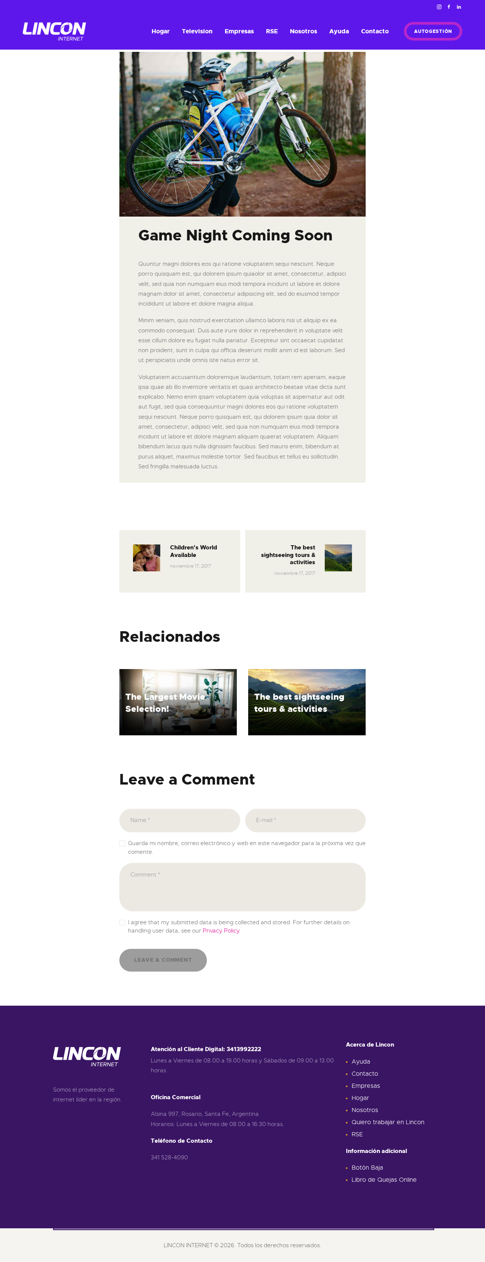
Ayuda (361, 1061)
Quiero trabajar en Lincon (388, 1122)
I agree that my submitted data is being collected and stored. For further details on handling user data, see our (239, 926)
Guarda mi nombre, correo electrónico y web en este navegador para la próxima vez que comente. (247, 847)
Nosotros (365, 1110)
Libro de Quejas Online (384, 1180)
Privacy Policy (221, 930)
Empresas (366, 1086)
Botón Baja (367, 1168)
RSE (357, 1134)
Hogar (360, 1098)
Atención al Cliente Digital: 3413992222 (206, 1049)
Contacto (365, 1074)
